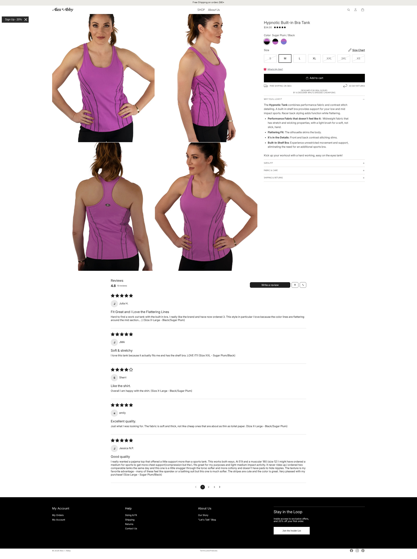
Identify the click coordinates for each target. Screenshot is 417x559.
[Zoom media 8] (206, 206)
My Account (58, 519)
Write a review (270, 285)
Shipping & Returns (273, 178)
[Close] (25, 19)
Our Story (203, 515)
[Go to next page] (220, 487)
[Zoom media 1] (103, 78)
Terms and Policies (208, 550)
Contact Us (131, 528)
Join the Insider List (291, 530)
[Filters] (295, 285)
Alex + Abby (65, 550)
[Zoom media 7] (103, 206)
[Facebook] (351, 550)
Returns (129, 523)
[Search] (348, 9)
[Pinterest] (363, 550)
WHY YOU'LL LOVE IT (273, 99)
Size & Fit (268, 163)
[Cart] (362, 9)
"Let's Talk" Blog (207, 519)
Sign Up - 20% (13, 19)
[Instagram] (357, 550)
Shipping (130, 519)
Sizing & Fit (131, 515)
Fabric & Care (271, 170)
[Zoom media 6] (206, 78)
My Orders (58, 515)
